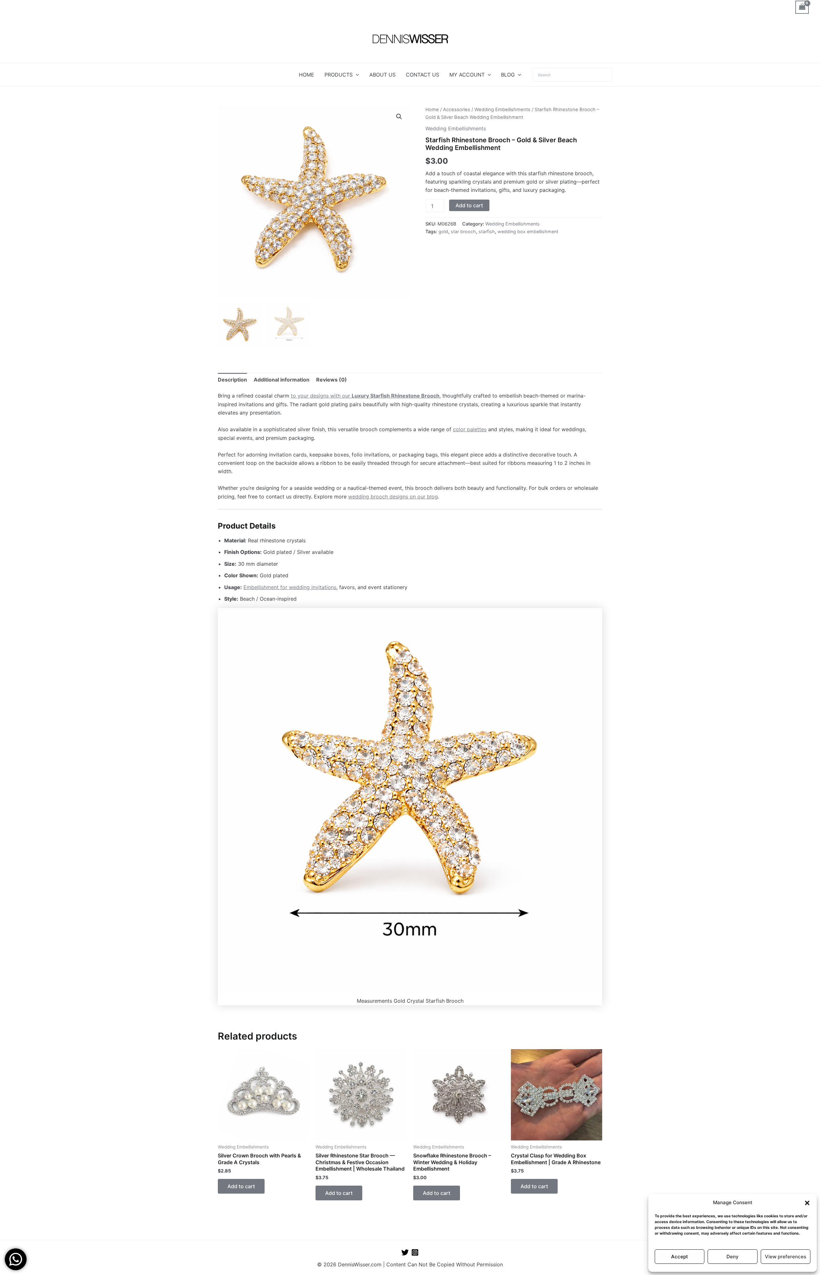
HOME (306, 74)
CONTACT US (422, 74)
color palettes (470, 429)
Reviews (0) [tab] (331, 379)
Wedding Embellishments (502, 109)
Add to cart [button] (241, 1186)
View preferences (785, 1257)
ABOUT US (382, 74)
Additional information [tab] (281, 379)
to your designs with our (365, 395)
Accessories (456, 109)
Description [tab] (232, 379)
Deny (732, 1257)
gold (443, 231)
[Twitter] (405, 1252)
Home (432, 109)
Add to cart (469, 205)
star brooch (463, 231)
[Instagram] (415, 1252)
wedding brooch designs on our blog (393, 496)
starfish (487, 231)
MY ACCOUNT (467, 74)
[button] (807, 1203)
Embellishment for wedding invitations (289, 587)
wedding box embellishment (527, 231)
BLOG (508, 74)
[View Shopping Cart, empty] (802, 7)
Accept (679, 1257)
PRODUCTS (338, 74)
